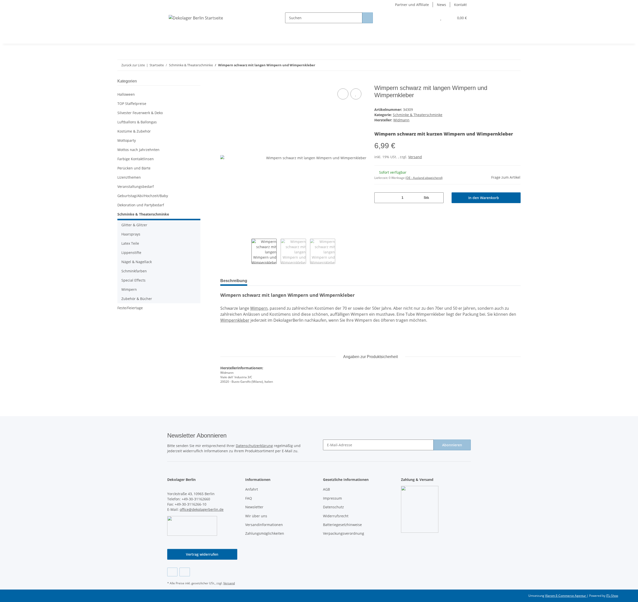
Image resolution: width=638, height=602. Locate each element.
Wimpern (259, 308)
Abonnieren (452, 445)
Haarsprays (130, 234)
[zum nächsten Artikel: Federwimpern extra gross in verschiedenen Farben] (515, 65)
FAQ (248, 498)
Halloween (126, 94)
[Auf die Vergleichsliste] (342, 93)
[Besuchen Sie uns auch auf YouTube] (184, 572)
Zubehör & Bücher (136, 298)
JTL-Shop (612, 596)
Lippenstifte (131, 252)
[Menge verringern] (380, 198)
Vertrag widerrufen (202, 554)
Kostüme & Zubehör (134, 131)
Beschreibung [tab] (233, 281)
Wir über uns (256, 516)
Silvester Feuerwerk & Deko (140, 112)
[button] (430, 17)
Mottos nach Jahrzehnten (138, 149)
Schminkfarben (134, 271)
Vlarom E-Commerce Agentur (566, 596)
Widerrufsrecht (335, 516)
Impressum (332, 498)
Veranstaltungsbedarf (135, 186)
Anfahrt (251, 489)
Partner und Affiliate (412, 4)
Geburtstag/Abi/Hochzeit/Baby (142, 195)
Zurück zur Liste (133, 65)
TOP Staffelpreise (131, 103)
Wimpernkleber (234, 320)
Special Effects (133, 280)
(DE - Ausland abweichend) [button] (424, 178)
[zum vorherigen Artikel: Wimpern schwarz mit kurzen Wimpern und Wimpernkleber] (504, 65)
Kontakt (460, 4)
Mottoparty (126, 140)
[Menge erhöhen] (438, 198)
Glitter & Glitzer (134, 225)
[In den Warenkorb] (224, 81)
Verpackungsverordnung (343, 533)
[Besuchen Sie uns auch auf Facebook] (172, 572)
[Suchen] (367, 17)
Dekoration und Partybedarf (140, 205)
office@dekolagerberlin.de (202, 509)
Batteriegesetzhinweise (342, 524)
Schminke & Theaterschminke (417, 114)
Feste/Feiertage (130, 307)
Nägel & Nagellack (136, 261)
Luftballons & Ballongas (137, 122)
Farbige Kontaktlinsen (135, 158)
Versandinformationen (264, 524)
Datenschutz (333, 507)
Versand (415, 156)
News (441, 4)
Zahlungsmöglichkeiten (264, 533)
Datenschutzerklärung (254, 445)
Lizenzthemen (129, 177)
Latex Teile (130, 243)
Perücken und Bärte (134, 168)
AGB (326, 489)
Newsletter (254, 507)
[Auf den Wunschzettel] (355, 93)
